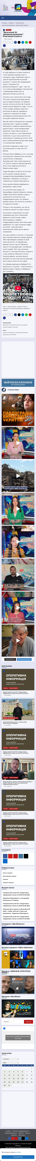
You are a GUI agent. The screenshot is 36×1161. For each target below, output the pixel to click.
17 (9, 1079)
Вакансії (21, 1133)
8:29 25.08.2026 (7, 695)
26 (18, 1082)
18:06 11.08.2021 (8, 39)
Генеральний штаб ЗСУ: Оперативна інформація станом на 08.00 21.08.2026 (15, 813)
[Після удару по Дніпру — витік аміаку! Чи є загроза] (18, 641)
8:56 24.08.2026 (7, 755)
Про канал (22, 1135)
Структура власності (11, 1133)
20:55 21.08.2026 (7, 786)
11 (13, 1075)
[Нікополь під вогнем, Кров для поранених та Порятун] (18, 575)
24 (9, 1082)
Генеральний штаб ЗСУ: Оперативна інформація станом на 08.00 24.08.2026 (15, 752)
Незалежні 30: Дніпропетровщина (13, 308)
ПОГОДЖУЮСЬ (18, 1157)
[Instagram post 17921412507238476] (18, 476)
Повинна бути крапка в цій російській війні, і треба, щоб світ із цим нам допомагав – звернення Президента (18, 783)
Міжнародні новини (9, 876)
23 (4, 1082)
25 (13, 1082)
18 (13, 1079)
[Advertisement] (18, 359)
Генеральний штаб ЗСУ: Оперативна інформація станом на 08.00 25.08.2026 (15, 692)
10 (9, 1075)
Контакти (14, 1135)
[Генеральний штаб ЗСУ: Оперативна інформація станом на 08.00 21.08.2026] (18, 800)
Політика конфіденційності (20, 1131)
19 (18, 1079)
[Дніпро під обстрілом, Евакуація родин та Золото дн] (18, 608)
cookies (18, 1152)
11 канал (8, 306)
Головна (8, 1131)
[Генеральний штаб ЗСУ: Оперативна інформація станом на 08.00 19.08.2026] (18, 830)
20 (22, 1079)
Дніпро (14, 306)
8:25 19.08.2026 (7, 846)
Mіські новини (7, 873)
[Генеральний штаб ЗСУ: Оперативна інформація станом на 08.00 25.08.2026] (18, 679)
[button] (3, 18)
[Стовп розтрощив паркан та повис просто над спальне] (18, 542)
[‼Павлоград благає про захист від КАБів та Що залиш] (18, 410)
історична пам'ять (22, 306)
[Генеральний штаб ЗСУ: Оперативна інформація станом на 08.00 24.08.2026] (18, 739)
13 (22, 1075)
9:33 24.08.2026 (7, 725)
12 (18, 1075)
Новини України (14, 688)
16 (4, 1079)
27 (22, 1082)
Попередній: (15, 325)
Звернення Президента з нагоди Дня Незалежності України (15, 722)
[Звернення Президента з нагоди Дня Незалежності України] (18, 709)
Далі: (15, 332)
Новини (9, 30)
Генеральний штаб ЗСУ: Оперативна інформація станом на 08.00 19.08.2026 (15, 843)
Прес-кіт (27, 1133)
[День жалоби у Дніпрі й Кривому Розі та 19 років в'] (18, 443)
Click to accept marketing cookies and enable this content (18, 1037)
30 (4, 1085)
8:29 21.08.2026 (7, 816)
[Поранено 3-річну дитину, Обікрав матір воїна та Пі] (18, 509)
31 (9, 1085)
